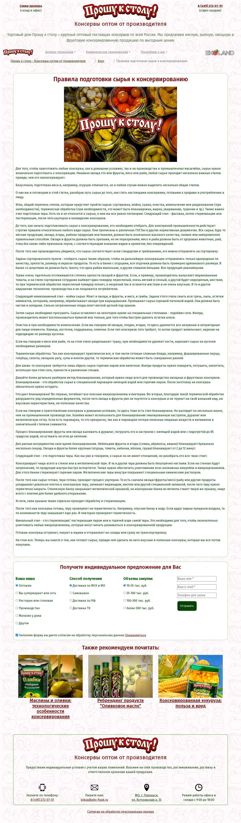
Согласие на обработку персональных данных (120, 811)
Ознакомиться (135, 635)
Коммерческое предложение (107, 52)
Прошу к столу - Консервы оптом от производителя (48, 61)
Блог (101, 61)
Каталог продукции (59, 52)
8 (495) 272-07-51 (210, 6)
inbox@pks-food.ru (94, 800)
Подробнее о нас (153, 52)
